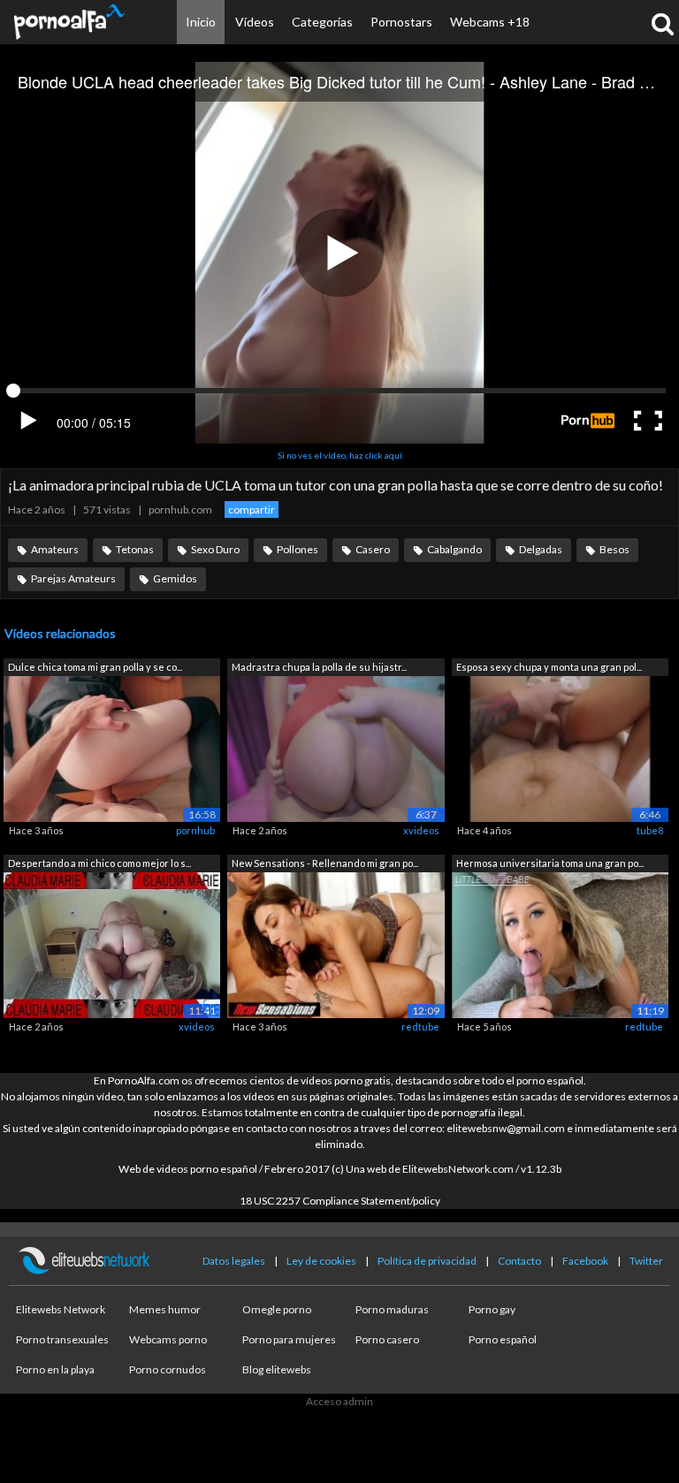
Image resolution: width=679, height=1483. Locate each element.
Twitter (646, 1260)
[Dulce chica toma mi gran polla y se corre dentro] (112, 748)
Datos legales (233, 1260)
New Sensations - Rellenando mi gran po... (325, 863)
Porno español (503, 1339)
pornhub (195, 830)
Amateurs (55, 549)
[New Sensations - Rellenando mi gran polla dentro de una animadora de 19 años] (335, 943)
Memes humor (165, 1309)
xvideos (421, 830)
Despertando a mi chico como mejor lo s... (99, 863)
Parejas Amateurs (73, 578)
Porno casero (387, 1339)
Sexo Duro (215, 549)
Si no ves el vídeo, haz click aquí (340, 455)
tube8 (650, 830)
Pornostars (401, 21)
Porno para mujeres (289, 1339)
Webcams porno (168, 1339)
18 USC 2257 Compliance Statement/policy (340, 1200)
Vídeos (254, 21)
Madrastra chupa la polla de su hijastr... (319, 667)
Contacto (519, 1260)
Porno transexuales (62, 1339)
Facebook (585, 1260)
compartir (251, 509)
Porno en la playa (55, 1369)
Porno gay (492, 1309)
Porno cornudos (167, 1369)
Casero (372, 549)
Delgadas (540, 549)
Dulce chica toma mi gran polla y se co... (95, 667)
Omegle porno (276, 1309)
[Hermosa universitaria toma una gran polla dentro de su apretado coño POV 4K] (560, 943)
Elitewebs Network (60, 1309)
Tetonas (135, 549)
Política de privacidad (427, 1260)
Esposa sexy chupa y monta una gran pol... (549, 667)
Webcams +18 (490, 21)
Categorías (322, 21)
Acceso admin (339, 1401)
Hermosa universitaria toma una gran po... (550, 863)
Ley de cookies (321, 1260)
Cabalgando (454, 549)
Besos (614, 549)
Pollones (297, 549)
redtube (420, 1026)
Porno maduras (392, 1309)
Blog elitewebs (276, 1369)
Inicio (201, 21)
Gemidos (175, 578)
